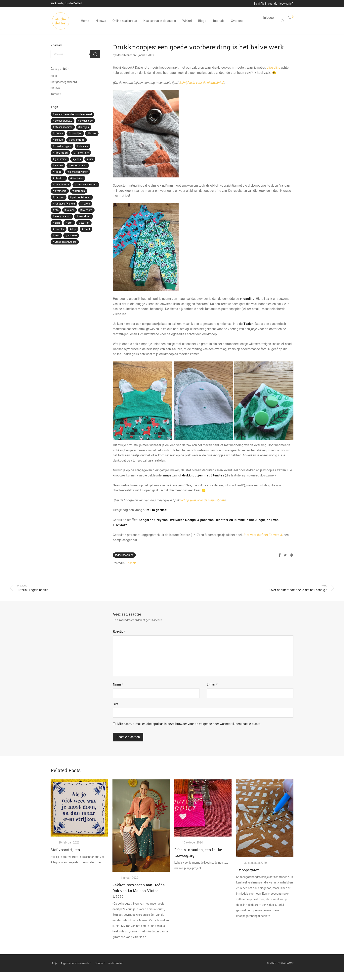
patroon (59, 197)
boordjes (76, 133)
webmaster (115, 963)
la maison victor (78, 171)
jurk (91, 159)
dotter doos (77, 139)
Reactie (119, 631)
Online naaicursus (124, 21)
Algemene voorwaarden (76, 963)
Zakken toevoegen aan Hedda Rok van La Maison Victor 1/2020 (138, 890)
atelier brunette (63, 120)
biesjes (84, 127)
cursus (59, 139)
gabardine (61, 159)
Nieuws (101, 21)
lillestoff (59, 178)
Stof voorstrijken (65, 849)
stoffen (85, 222)
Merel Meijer (124, 55)
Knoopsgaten (248, 870)
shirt (57, 222)
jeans (78, 159)
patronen (79, 190)
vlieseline (274, 67)
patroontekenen (81, 197)
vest (57, 235)
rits (57, 209)
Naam (118, 684)
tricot (87, 229)
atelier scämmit (63, 127)
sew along (84, 216)
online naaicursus (87, 184)
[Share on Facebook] (279, 555)
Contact (100, 963)
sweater (59, 229)
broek (92, 133)
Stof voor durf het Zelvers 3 (262, 535)
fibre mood (61, 152)
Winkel (187, 21)
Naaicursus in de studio (159, 21)
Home (85, 21)
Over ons (237, 21)
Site (115, 704)
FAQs (54, 963)
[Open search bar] (283, 21)
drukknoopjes (125, 554)
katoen (59, 165)
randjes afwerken (65, 203)
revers (86, 203)
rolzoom (87, 209)
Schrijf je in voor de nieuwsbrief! (273, 3)
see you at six (62, 216)
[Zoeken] (95, 54)
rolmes (70, 209)
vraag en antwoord (65, 241)
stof (70, 222)
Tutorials (219, 21)
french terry (82, 152)
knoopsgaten (78, 165)
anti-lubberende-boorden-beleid (73, 114)
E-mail (212, 684)
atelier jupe (86, 120)
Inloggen (269, 17)
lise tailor (77, 178)
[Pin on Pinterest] (291, 555)
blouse (59, 133)
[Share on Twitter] (285, 555)
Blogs (202, 21)
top (74, 229)
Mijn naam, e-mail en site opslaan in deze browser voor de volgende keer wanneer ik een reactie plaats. (189, 724)
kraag (58, 171)
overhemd (60, 190)
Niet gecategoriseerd (64, 82)
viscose (72, 235)
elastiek (83, 146)
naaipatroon (62, 184)
